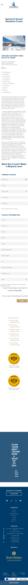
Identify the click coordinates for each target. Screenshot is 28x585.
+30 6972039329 (15, 540)
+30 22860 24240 (19, 533)
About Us (14, 515)
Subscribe (14, 494)
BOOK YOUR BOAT (16, 474)
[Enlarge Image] (14, 43)
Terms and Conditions (14, 575)
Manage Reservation (14, 513)
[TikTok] (11, 501)
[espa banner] (16, 579)
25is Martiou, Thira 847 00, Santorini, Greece (15, 529)
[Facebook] (16, 501)
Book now (14, 583)
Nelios (23, 574)
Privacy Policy (18, 290)
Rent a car (14, 521)
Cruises (14, 517)
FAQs (14, 510)
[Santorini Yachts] (14, 4)
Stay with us (14, 547)
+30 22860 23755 (11, 533)
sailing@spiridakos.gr (15, 538)
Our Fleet (14, 519)
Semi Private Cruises (14, 318)
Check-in (14, 512)
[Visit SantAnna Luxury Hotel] (14, 556)
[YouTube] (20, 501)
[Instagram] (7, 501)
